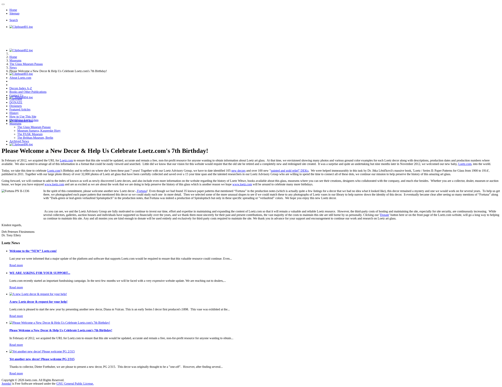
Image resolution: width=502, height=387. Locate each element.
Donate (384, 215)
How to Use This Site (22, 116)
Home (13, 10)
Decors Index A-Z (20, 88)
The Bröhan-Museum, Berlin (35, 137)
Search (13, 20)
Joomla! (6, 383)
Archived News (19, 141)
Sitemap (14, 13)
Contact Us (16, 95)
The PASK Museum (30, 134)
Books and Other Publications (27, 91)
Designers (15, 106)
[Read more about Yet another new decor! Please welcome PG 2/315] (42, 351)
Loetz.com (66, 160)
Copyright (15, 99)
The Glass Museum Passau (34, 127)
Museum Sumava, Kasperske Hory (39, 130)
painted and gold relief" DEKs (289, 170)
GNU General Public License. (75, 383)
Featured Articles (19, 109)
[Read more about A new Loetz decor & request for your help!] (38, 294)
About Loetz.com (20, 77)
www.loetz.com (54, 184)
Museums (15, 123)
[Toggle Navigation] (3, 4)
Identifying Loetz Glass (23, 120)
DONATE (15, 102)
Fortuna (141, 191)
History (14, 113)
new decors (238, 170)
